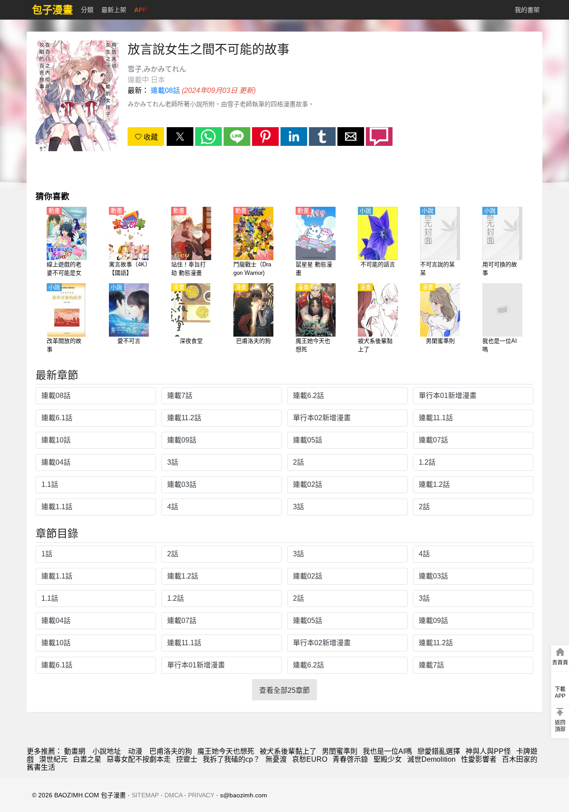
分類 (87, 9)
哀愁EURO (309, 759)
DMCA (173, 795)
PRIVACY (201, 795)
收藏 (150, 137)
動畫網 (74, 751)
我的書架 (527, 9)
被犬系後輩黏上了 (288, 751)
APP (140, 9)
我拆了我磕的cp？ (231, 759)
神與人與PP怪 (488, 751)
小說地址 (106, 751)
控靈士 (186, 759)
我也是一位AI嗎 (387, 751)
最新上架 (113, 9)
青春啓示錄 (350, 759)
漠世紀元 (53, 759)
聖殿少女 (387, 759)
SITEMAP (145, 795)
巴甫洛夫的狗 (170, 751)
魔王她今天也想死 (225, 751)
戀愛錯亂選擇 (438, 751)
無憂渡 (276, 759)
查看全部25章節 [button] (284, 690)
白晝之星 (87, 759)
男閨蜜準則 (339, 751)
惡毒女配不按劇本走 (139, 759)
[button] (180, 136)
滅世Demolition (431, 759)
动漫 (135, 751)
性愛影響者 (479, 759)
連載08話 (165, 90)
